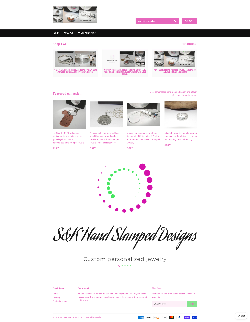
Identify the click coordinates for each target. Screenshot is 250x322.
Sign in (176, 14)
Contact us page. (87, 33)
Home (56, 33)
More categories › (189, 44)
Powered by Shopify (92, 317)
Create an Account (190, 14)
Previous (59, 213)
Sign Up (192, 304)
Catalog (68, 33)
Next (191, 213)
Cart (191, 21)
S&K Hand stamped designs (70, 317)
